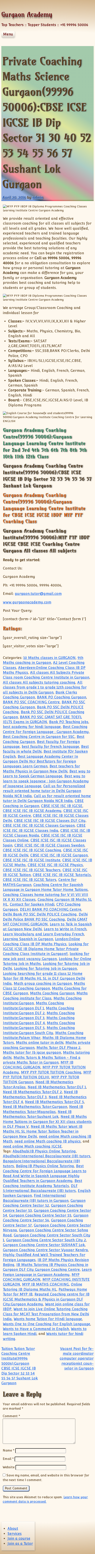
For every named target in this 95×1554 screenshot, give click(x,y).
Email (8, 1459)
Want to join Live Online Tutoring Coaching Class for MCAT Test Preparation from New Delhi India (46, 1314)
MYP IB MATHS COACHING (45, 1284)
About (13, 1528)
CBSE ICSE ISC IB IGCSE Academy (32, 811)
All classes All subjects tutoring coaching (39, 682)
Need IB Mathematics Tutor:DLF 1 (57, 1087)
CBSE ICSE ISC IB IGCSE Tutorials (62, 875)
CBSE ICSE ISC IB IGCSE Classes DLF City (50, 821)
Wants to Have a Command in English (36, 1329)
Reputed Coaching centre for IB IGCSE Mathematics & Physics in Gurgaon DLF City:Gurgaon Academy (46, 1299)
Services (15, 1534)
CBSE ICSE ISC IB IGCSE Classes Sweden (49, 845)
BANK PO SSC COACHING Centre (31, 702)
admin (37, 197)
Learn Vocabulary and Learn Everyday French (43, 934)
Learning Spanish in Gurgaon (28, 939)
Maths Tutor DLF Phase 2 (58, 1048)
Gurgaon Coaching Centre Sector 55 (40, 1215)
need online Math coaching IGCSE (32, 1146)
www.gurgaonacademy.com (27, 602)
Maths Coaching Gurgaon (52, 993)
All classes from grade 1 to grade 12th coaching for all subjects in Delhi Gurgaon (45, 687)
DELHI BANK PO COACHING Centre (50, 909)
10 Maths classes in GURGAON (49, 658)
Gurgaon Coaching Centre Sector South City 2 (46, 1240)
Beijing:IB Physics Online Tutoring (45, 1166)
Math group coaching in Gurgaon (43, 983)
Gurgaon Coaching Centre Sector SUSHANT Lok (44, 1245)
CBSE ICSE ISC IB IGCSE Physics (55, 865)
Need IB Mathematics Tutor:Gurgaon (35, 1107)
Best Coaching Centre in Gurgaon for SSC (39, 737)
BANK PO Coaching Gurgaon (61, 697)
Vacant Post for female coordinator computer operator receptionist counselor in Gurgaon (77, 1359)
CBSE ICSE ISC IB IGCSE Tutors (29, 880)
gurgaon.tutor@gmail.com (38, 594)
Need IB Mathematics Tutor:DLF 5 (54, 1102)
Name (8, 1450)
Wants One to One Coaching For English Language (46, 1324)
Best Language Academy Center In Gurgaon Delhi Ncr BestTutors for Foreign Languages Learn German (40, 761)
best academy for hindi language (32, 727)
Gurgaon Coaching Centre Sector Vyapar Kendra (45, 1250)
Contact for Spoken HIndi (32, 904)
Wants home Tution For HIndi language (48, 1319)
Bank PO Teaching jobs (68, 722)
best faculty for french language (50, 746)
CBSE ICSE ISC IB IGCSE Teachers (32, 870)
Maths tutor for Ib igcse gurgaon (32, 1052)
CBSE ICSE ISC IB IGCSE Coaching (32, 850)
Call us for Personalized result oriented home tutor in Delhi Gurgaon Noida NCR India (44, 791)
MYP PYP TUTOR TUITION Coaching (51, 1072)
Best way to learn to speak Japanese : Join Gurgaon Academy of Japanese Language (46, 781)
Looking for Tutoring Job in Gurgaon (45, 968)
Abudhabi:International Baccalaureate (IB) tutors (46, 1156)
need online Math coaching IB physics (47, 1141)
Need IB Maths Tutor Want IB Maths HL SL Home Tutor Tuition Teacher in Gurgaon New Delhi (42, 1131)
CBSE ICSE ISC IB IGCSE (61, 806)
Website (9, 1467)
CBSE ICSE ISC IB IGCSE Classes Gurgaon (39, 825)
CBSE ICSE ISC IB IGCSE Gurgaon (59, 855)
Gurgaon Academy (26, 14)
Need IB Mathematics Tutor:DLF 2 (32, 1092)
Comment (11, 1416)
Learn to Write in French (65, 929)
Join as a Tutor (20, 1543)
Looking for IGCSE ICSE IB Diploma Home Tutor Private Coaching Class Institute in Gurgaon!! (46, 949)
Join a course (19, 1538)
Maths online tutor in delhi (39, 1042)
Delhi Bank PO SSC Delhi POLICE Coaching (40, 914)
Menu (8, 34)
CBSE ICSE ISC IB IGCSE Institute (31, 860)
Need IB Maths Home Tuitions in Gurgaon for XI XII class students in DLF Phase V (47, 1122)
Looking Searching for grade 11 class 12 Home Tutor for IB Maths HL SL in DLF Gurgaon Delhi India (44, 978)
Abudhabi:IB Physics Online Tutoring (44, 1151)
